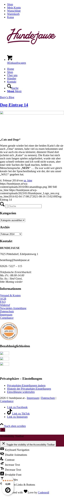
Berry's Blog (7, 97)
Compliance (7, 317)
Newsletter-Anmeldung (13, 308)
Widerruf (5, 305)
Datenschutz (7, 311)
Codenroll (43, 492)
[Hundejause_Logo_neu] (32, 50)
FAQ (3, 301)
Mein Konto (14, 7)
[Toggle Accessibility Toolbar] (2, 430)
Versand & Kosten (10, 295)
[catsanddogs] (32, 113)
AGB (3, 298)
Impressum (6, 314)
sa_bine (28, 180)
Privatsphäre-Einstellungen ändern (26, 385)
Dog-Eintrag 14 (14, 105)
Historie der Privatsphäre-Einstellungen (29, 388)
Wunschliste (14, 10)
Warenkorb (13, 13)
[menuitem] (35, 4)
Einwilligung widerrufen (21, 391)
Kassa (10, 17)
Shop (10, 4)
